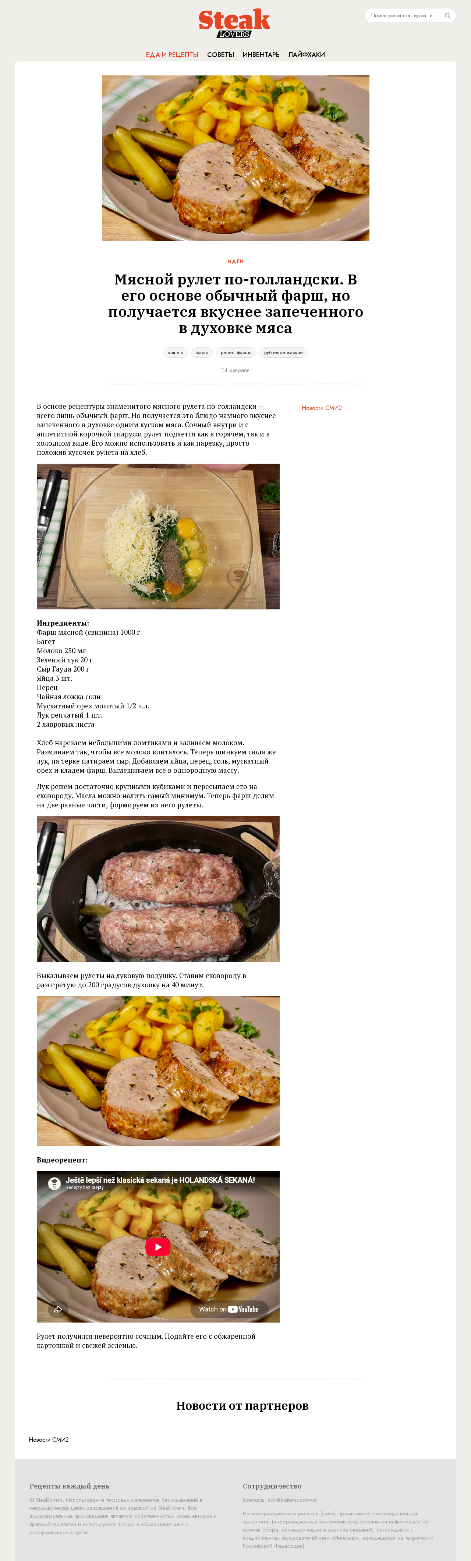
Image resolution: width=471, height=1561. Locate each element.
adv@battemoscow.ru (293, 1500)
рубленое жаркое (283, 352)
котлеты (176, 352)
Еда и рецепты (172, 55)
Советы (220, 55)
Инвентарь (261, 55)
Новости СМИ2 (322, 408)
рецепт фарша (236, 352)
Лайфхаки (306, 55)
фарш (202, 352)
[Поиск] (447, 15)
